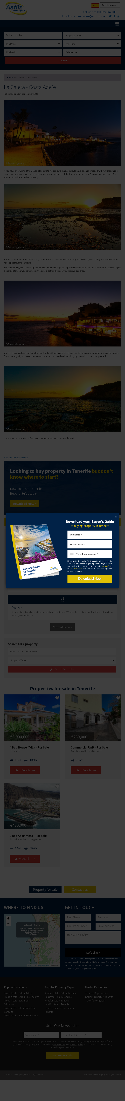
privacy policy (76, 568)
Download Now (90, 578)
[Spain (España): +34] (72, 554)
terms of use (107, 566)
